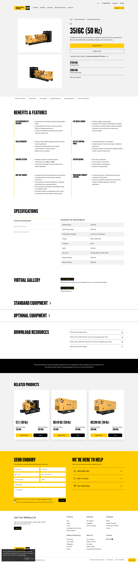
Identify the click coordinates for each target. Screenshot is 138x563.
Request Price (24, 435)
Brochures (69, 546)
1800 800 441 (106, 3)
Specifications (32, 98)
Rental (68, 523)
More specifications (75, 77)
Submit (62, 500)
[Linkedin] (107, 539)
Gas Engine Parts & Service (74, 528)
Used (68, 525)
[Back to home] (22, 8)
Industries (50, 7)
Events (68, 549)
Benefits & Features (20, 98)
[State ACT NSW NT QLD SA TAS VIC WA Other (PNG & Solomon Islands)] (53, 480)
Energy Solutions (71, 530)
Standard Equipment (55, 98)
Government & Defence (112, 525)
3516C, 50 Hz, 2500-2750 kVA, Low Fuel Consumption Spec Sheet (89, 337)
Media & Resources (60, 7)
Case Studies (70, 541)
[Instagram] (110, 539)
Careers (122, 3)
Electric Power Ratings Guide (78, 332)
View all (108, 528)
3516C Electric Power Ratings (78, 346)
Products (35, 7)
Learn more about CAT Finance (96, 56)
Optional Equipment (69, 98)
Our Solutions (90, 520)
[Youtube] (112, 539)
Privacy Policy (22, 555)
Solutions (42, 7)
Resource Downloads (83, 98)
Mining (108, 520)
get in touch (69, 367)
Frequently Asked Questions (93, 549)
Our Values (89, 544)
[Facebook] (108, 539)
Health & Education (111, 523)
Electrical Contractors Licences (97, 559)
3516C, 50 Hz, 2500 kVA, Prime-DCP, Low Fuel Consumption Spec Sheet (91, 341)
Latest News (70, 539)
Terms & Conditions (42, 499)
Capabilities (89, 523)
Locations (115, 3)
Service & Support (91, 525)
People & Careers (91, 541)
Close (32, 558)
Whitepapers (70, 544)
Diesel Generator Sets (93, 19)
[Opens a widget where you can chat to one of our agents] (132, 560)
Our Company (90, 539)
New (71, 19)
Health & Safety (90, 546)
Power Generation (80, 19)
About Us (70, 7)
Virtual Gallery (43, 98)
